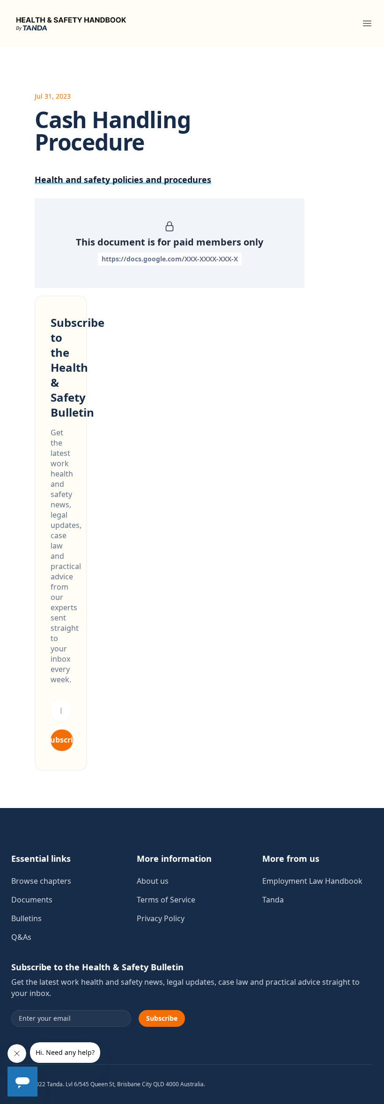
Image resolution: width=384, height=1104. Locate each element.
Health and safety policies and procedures (123, 179)
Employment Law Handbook (312, 881)
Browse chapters (41, 881)
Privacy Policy (161, 918)
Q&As (21, 937)
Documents (31, 900)
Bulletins (26, 918)
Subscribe (62, 740)
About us (153, 881)
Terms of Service (166, 900)
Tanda (273, 900)
